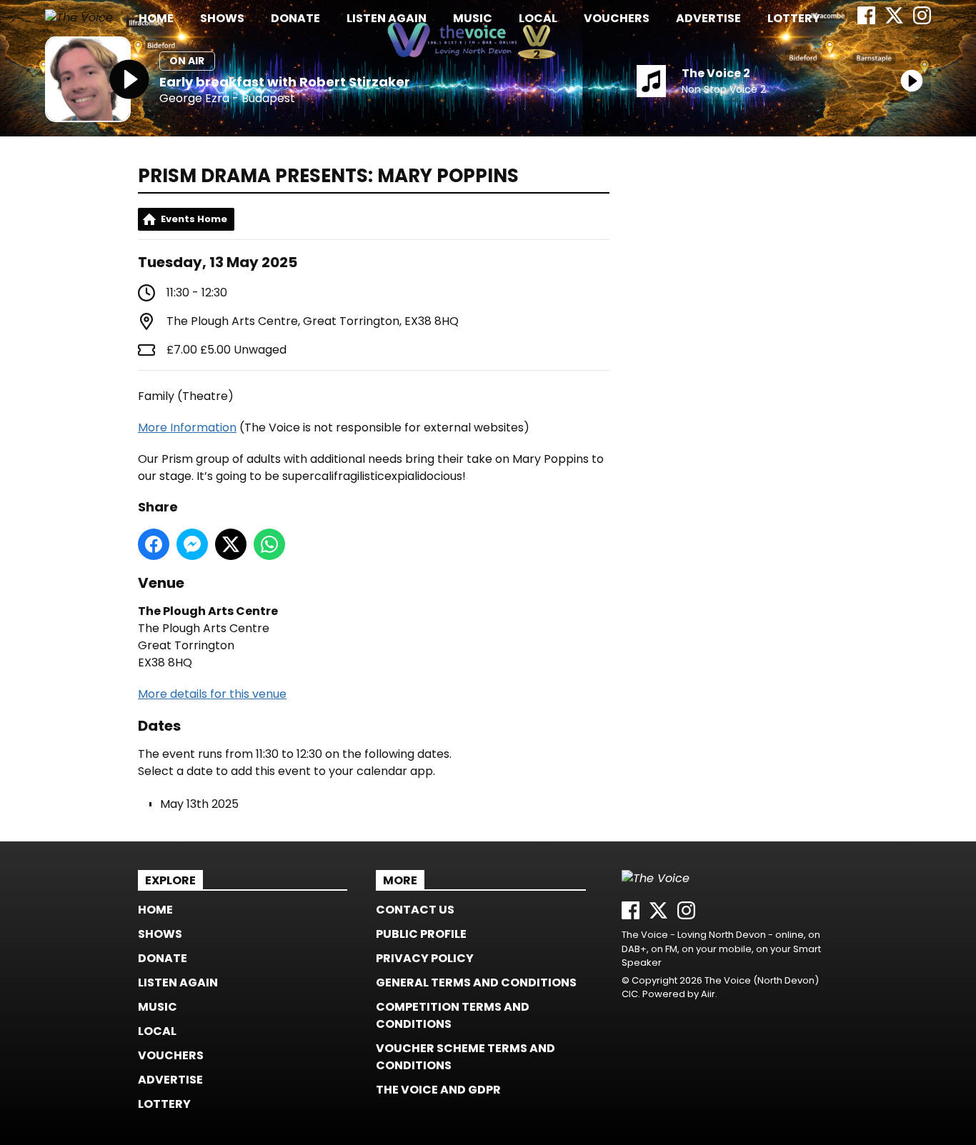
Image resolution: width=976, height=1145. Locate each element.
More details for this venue (212, 694)
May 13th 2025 (199, 804)
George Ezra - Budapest (227, 98)
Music (472, 18)
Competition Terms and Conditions (452, 1015)
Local (538, 18)
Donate (295, 18)
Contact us (415, 909)
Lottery (793, 18)
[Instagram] (922, 20)
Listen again (387, 18)
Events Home (194, 219)
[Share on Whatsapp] (269, 544)
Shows (222, 18)
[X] (894, 20)
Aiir (708, 994)
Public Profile (421, 934)
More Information (187, 427)
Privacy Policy (425, 958)
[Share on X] (231, 544)
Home (156, 18)
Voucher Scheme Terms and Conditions (465, 1057)
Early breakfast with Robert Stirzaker (284, 82)
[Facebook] (866, 20)
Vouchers (616, 18)
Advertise (708, 18)
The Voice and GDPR (438, 1089)
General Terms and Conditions (476, 982)
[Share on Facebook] (153, 544)
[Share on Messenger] (192, 544)
